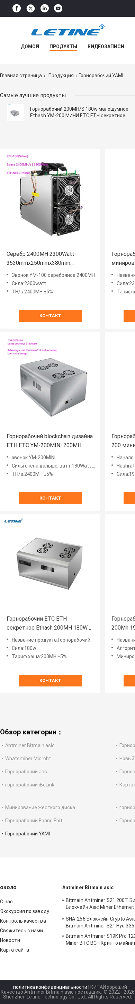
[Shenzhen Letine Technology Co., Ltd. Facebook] (16, 8)
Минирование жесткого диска (40, 807)
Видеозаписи (106, 46)
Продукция (61, 75)
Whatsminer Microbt (28, 758)
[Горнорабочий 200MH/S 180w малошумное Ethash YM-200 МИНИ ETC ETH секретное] (15, 112)
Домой (30, 46)
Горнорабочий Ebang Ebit (33, 820)
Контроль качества (23, 921)
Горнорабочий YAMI (27, 833)
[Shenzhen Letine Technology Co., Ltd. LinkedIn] (44, 8)
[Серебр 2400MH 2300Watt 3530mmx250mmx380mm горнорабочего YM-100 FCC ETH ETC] (50, 199)
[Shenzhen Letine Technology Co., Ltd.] (67, 30)
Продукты (63, 46)
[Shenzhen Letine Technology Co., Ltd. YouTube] (58, 8)
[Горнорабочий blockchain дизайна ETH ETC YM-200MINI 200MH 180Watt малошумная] (50, 382)
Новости (10, 940)
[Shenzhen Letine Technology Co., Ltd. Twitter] (30, 8)
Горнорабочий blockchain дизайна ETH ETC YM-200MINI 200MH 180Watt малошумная (50, 441)
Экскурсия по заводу (24, 911)
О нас (6, 901)
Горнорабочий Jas (26, 771)
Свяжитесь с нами (21, 930)
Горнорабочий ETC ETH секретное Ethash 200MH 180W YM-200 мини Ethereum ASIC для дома (48, 623)
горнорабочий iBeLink (29, 784)
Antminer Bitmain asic (30, 745)
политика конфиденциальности (50, 987)
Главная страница (21, 75)
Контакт (50, 315)
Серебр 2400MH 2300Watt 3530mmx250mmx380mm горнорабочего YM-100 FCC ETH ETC (48, 259)
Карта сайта (14, 950)
